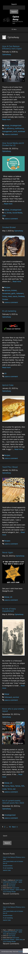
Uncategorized (15, 125)
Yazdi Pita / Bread (10, 467)
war (14, 789)
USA (4, 216)
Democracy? (12, 884)
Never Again (7, 552)
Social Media (17, 213)
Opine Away (16, 18)
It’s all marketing (9, 311)
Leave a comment (11, 134)
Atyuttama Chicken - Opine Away (13, 889)
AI (5, 128)
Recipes (7, 287)
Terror (9, 789)
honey (4, 296)
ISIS (22, 786)
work (15, 131)
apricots (7, 290)
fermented (6, 293)
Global (6, 125)
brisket (14, 290)
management (7, 131)
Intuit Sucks (18, 880)
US (5, 373)
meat (10, 296)
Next (15, 827)
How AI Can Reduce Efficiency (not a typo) (12, 47)
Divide (9, 213)
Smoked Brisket (9, 227)
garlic (13, 293)
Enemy (6, 786)
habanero (20, 293)
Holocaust (8, 697)
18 (10, 827)
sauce (15, 296)
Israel (4, 789)
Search (14, 4)
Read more (6, 119)
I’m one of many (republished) (9, 610)
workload (21, 131)
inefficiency (19, 128)
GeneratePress (23, 951)
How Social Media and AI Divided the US (13, 144)
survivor (16, 697)
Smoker (5, 299)
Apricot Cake (7, 385)
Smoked (21, 296)
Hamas (17, 786)
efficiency (10, 128)
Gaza (12, 786)
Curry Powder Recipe (9, 891)
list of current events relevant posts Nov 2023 (13, 801)
